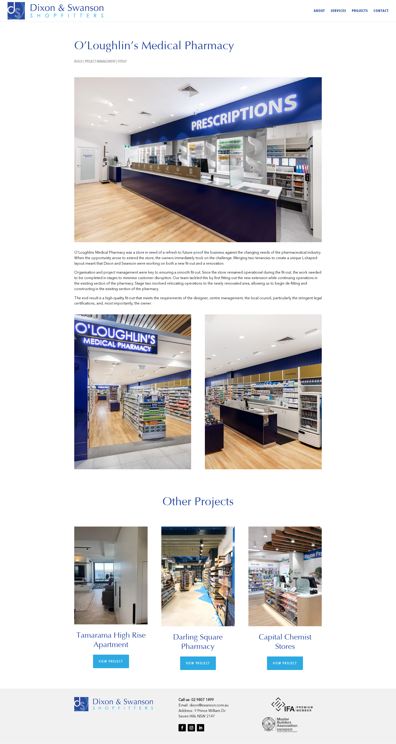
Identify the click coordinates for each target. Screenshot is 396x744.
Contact (381, 11)
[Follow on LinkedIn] (200, 727)
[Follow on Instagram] (191, 727)
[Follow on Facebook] (182, 727)
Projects (360, 11)
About (319, 11)
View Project (111, 661)
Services (338, 11)
